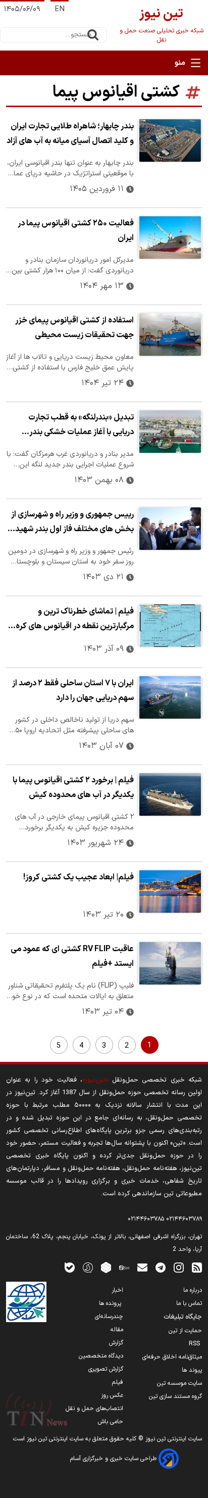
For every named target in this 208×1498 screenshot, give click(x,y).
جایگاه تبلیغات (183, 1317)
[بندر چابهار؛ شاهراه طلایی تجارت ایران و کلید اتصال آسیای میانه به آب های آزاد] (170, 140)
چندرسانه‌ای (109, 1316)
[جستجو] (92, 34)
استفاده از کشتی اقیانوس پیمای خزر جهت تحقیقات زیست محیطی (74, 327)
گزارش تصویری (105, 1369)
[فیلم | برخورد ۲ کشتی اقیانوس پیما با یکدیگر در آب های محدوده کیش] (170, 794)
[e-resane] (26, 1302)
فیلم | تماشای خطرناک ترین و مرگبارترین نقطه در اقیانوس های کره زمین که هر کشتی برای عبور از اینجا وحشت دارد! (75, 620)
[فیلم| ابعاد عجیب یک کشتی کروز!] (170, 891)
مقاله (117, 1329)
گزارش (116, 1342)
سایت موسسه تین (179, 1383)
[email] (142, 1267)
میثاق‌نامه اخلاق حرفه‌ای (172, 1357)
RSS (195, 1343)
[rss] (197, 1267)
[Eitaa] (124, 1267)
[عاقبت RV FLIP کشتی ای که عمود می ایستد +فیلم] (170, 963)
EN (60, 9)
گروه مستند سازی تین (175, 1396)
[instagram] (179, 1267)
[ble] (70, 1267)
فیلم (117, 1382)
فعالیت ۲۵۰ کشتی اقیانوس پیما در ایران (76, 230)
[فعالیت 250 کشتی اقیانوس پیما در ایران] (170, 237)
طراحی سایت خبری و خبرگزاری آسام (114, 1458)
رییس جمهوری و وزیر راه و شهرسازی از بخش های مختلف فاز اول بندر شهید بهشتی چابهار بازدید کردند (72, 523)
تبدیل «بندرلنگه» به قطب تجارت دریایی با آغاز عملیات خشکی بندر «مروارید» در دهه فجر (81, 426)
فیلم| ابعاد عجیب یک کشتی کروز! (78, 877)
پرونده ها (111, 1303)
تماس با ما (189, 1303)
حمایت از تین (185, 1330)
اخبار (117, 1290)
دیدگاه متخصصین (101, 1356)
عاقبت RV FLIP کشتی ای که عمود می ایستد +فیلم (72, 956)
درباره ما (192, 1290)
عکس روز (112, 1395)
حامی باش (110, 1421)
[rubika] (106, 1267)
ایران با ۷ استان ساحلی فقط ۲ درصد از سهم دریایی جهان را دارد (73, 690)
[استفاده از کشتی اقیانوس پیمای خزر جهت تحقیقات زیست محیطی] (170, 334)
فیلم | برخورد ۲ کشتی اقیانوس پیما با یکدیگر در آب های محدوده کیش (73, 787)
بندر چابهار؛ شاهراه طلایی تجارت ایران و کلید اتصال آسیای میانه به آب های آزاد (70, 133)
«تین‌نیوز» (95, 1080)
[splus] (88, 1267)
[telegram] (160, 1267)
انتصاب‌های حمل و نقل (94, 1408)
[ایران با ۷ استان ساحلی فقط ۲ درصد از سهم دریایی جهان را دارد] (170, 697)
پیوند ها (192, 1370)
